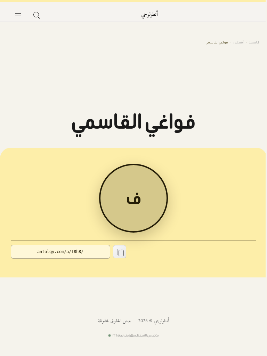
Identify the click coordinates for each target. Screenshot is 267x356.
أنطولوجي (149, 14)
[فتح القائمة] (18, 15)
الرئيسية (254, 42)
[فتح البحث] (36, 15)
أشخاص (238, 42)
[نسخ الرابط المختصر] (119, 251)
